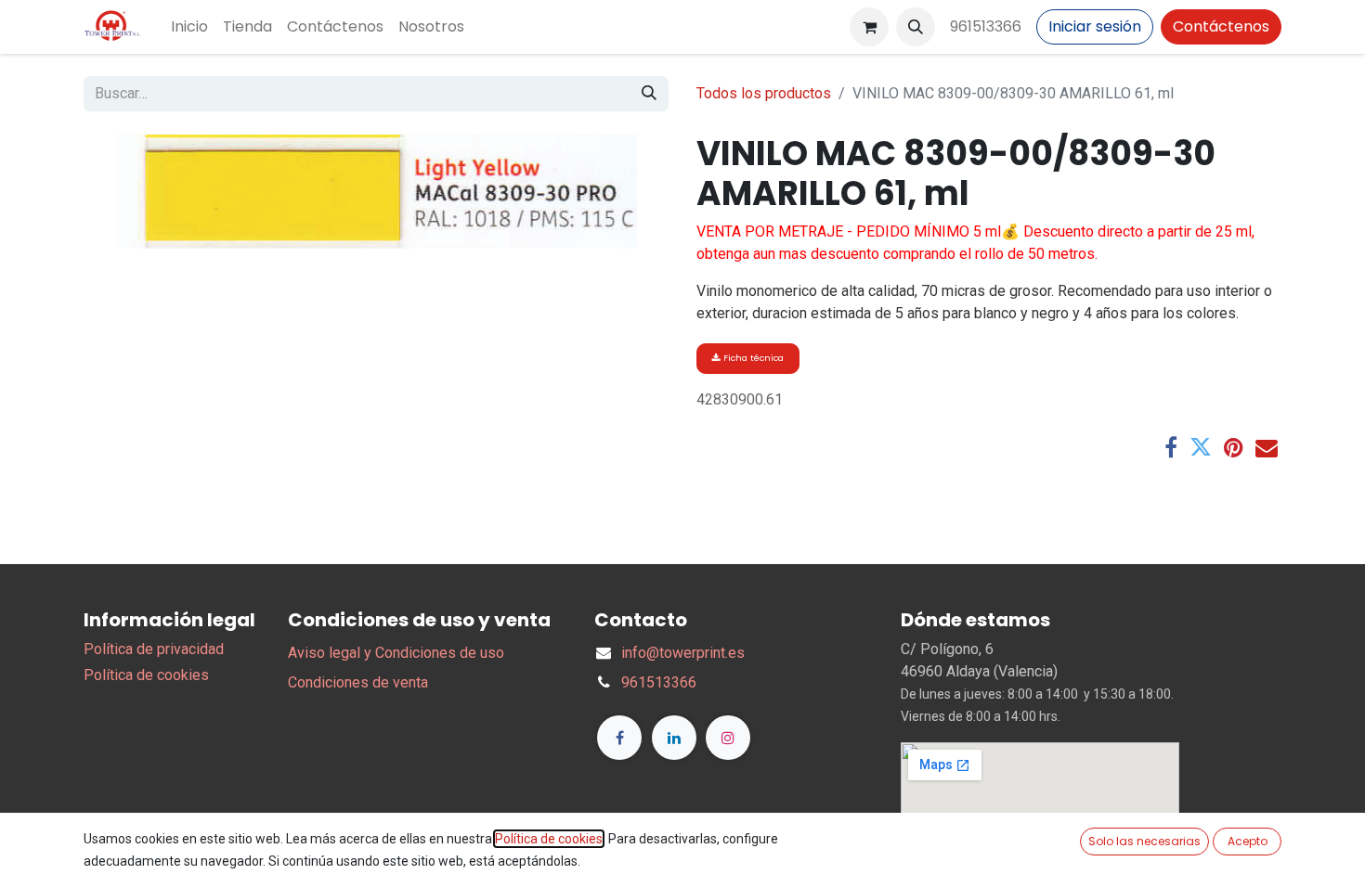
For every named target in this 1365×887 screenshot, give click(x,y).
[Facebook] (1170, 447)
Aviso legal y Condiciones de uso (396, 653)
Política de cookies (146, 675)
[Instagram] (728, 737)
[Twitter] (1201, 447)
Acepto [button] (1248, 841)
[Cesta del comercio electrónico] (869, 26)
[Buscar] (649, 93)
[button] (915, 26)
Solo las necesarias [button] (1144, 841)
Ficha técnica (752, 358)
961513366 (985, 26)
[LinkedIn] (674, 737)
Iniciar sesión (1094, 26)
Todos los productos (763, 93)
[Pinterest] (1233, 447)
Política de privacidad (154, 649)
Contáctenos (1221, 26)
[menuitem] (189, 26)
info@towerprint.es (683, 653)
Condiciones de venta (358, 682)
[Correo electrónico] (1266, 447)
